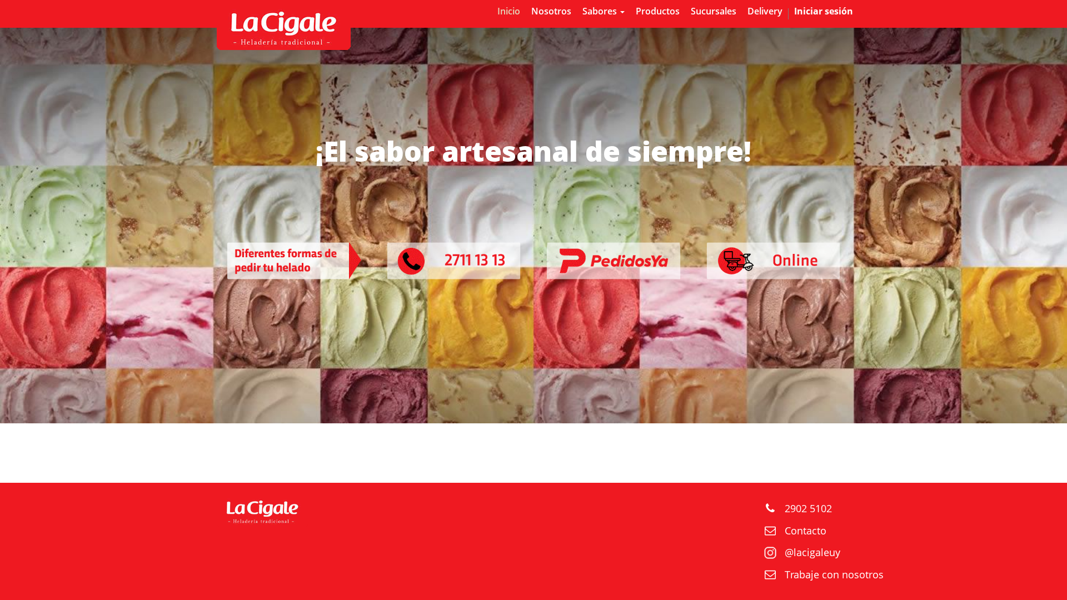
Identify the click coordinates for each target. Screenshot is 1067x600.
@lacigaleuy (812, 552)
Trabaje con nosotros (834, 574)
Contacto (805, 530)
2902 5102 (808, 508)
